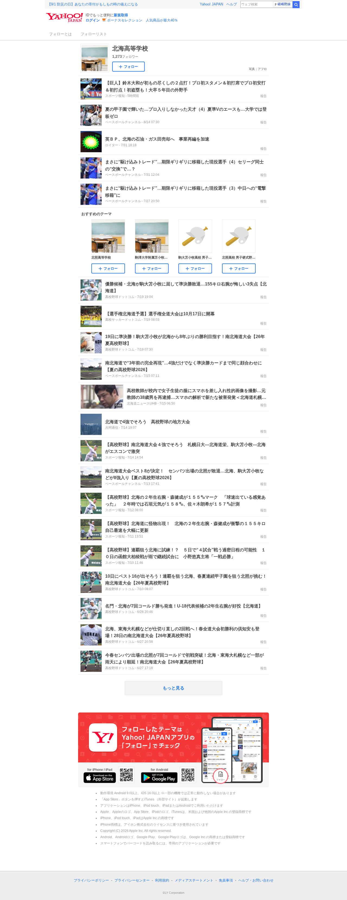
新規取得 (121, 15)
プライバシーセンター (132, 880)
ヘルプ (231, 4)
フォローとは (60, 34)
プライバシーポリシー (91, 880)
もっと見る (173, 688)
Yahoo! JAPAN (211, 4)
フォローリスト (94, 34)
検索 (296, 4)
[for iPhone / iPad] (99, 777)
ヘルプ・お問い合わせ (256, 880)
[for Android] (159, 777)
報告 (263, 96)
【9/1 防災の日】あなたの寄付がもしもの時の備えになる (92, 4)
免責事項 (226, 880)
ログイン (93, 20)
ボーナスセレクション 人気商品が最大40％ (142, 20)
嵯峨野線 (284, 4)
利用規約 (162, 880)
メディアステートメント (194, 880)
